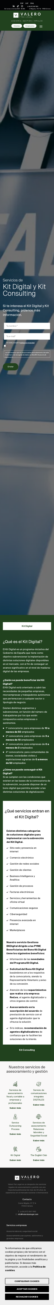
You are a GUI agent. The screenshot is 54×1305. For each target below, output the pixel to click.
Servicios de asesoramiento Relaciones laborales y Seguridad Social (38, 1129)
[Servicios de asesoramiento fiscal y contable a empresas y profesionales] (15, 1084)
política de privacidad (27, 343)
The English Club (39, 1155)
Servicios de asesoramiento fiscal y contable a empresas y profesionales (15, 1096)
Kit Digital (15, 1155)
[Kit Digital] (15, 1149)
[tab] (27, 626)
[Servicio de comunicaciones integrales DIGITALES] (38, 1084)
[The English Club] (38, 1149)
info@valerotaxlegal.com (28, 1214)
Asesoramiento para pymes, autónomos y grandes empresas (24, 1237)
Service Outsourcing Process (15, 1125)
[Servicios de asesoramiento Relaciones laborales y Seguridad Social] (38, 1116)
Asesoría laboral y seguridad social (21, 1231)
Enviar (11, 367)
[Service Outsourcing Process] (15, 1116)
